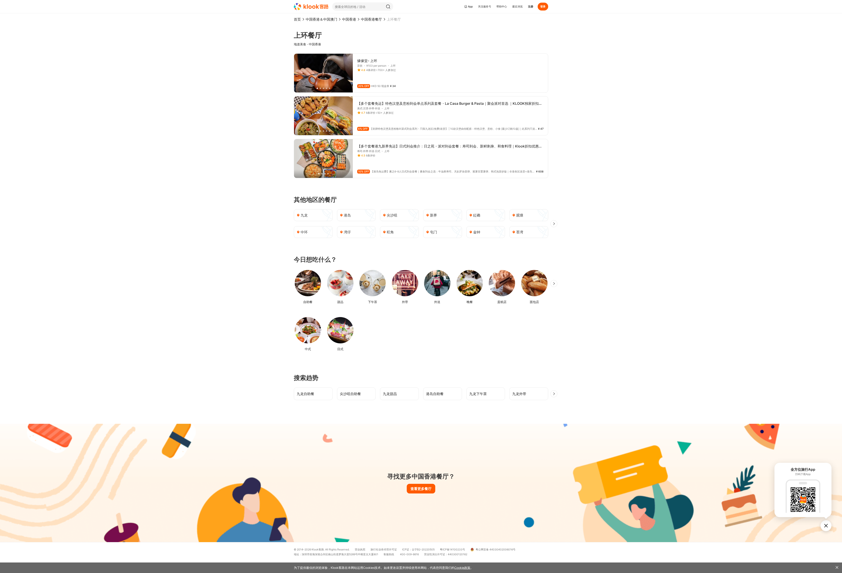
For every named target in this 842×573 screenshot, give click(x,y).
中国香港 (349, 19)
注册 (530, 6)
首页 (297, 19)
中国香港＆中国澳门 (321, 19)
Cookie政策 (462, 567)
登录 (543, 6)
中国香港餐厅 (371, 19)
